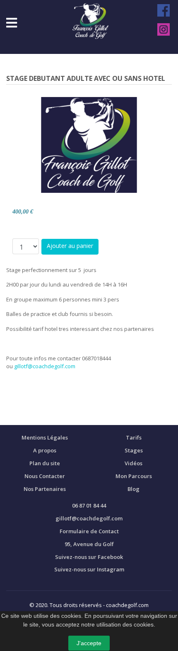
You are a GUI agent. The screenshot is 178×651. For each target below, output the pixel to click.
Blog (133, 489)
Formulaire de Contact (89, 531)
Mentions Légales (45, 437)
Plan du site (44, 463)
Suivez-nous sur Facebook (89, 557)
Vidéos (133, 463)
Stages (134, 450)
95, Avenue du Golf (89, 544)
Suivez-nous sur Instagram (89, 569)
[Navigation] (11, 22)
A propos (44, 450)
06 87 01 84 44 (89, 505)
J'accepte (89, 643)
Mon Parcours (133, 476)
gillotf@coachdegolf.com (44, 366)
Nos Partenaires (45, 489)
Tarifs (134, 437)
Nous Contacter (44, 476)
